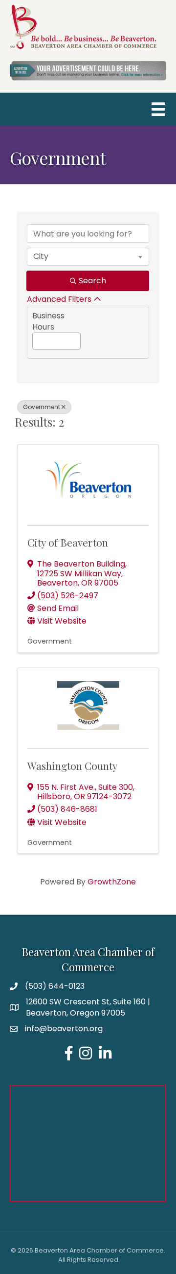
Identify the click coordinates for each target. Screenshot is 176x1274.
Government (41, 407)
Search (92, 280)
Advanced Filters (59, 299)
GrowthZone (112, 881)
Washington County (72, 765)
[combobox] (88, 256)
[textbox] (36, 339)
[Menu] (158, 109)
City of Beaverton (67, 542)
